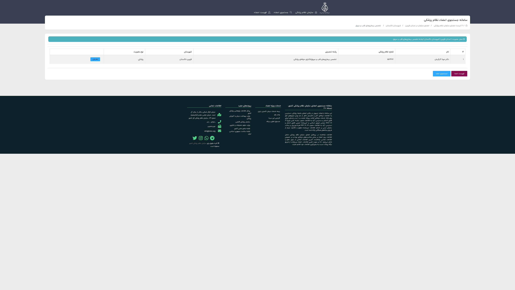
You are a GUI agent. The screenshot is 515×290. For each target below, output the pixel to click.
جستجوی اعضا (442, 73)
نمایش (95, 59)
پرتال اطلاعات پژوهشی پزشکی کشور (240, 112)
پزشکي (140, 59)
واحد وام (277, 114)
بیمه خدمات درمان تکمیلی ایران (269, 111)
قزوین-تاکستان (186, 59)
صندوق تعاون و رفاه (273, 121)
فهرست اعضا (459, 73)
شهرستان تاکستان (393, 25)
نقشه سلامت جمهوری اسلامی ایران (240, 132)
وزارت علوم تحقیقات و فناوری (240, 125)
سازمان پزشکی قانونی (243, 121)
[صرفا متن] (206, 139)
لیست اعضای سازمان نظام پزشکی (447, 25)
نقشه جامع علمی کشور (242, 128)
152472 (390, 59)
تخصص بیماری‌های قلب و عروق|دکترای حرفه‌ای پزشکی (315, 59)
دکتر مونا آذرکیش (442, 59)
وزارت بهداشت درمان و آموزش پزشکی (240, 117)
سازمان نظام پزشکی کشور (197, 143)
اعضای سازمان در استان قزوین (417, 25)
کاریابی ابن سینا (274, 118)
